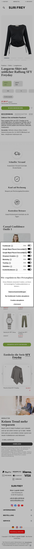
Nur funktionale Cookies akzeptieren (17, 296)
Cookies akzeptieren (17, 300)
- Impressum (17, 304)
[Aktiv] (29, 245)
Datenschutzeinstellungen (17, 292)
